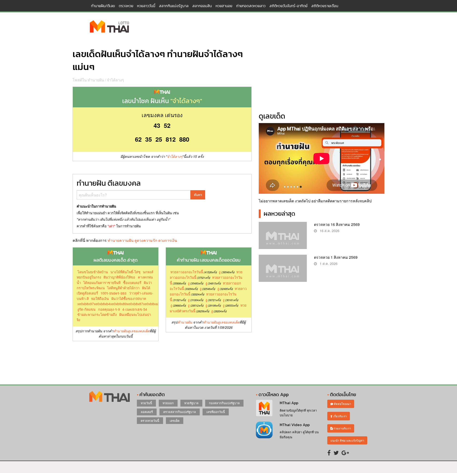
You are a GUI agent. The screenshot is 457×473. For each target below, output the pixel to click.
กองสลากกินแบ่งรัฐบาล (224, 403)
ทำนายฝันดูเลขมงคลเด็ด (131, 331)
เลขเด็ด (174, 420)
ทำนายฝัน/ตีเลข (103, 6)
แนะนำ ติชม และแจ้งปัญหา (347, 440)
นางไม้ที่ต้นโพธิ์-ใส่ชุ (125, 271)
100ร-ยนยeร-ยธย (113, 292)
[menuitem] (103, 5)
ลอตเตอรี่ (147, 411)
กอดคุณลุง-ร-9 (109, 309)
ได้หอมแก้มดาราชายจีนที (101, 282)
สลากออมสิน (202, 6)
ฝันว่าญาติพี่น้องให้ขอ (119, 276)
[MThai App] (264, 407)
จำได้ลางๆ (115, 80)
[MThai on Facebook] (329, 452)
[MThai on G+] (345, 452)
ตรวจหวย (126, 6)
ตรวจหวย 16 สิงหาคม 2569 (337, 224)
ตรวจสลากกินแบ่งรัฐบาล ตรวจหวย (109, 27)
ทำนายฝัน (185, 322)
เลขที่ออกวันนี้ (215, 411)
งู (219, 271)
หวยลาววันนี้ (146, 6)
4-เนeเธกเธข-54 (134, 309)
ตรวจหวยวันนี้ (150, 420)
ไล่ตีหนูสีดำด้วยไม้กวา (123, 287)
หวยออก (168, 403)
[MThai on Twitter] (336, 452)
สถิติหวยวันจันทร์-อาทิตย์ (288, 6)
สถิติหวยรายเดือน (324, 6)
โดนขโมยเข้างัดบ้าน (92, 271)
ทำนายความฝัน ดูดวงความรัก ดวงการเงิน (142, 240)
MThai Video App (295, 425)
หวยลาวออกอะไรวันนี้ (186, 271)
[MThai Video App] (264, 429)
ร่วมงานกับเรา (342, 428)
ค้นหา (198, 194)
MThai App (289, 403)
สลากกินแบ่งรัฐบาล (174, 6)
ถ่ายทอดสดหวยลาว (251, 6)
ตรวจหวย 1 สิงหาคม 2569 (336, 257)
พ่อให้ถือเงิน (100, 298)
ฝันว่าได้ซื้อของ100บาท (128, 298)
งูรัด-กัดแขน (86, 309)
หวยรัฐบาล (191, 403)
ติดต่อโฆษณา (342, 404)
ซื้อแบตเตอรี (132, 282)
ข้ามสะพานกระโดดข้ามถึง (97, 314)
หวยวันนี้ (146, 403)
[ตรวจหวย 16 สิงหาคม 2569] (283, 239)
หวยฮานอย (224, 6)
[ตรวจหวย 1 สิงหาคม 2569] (283, 272)
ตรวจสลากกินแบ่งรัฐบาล (179, 411)
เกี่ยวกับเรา (340, 416)
